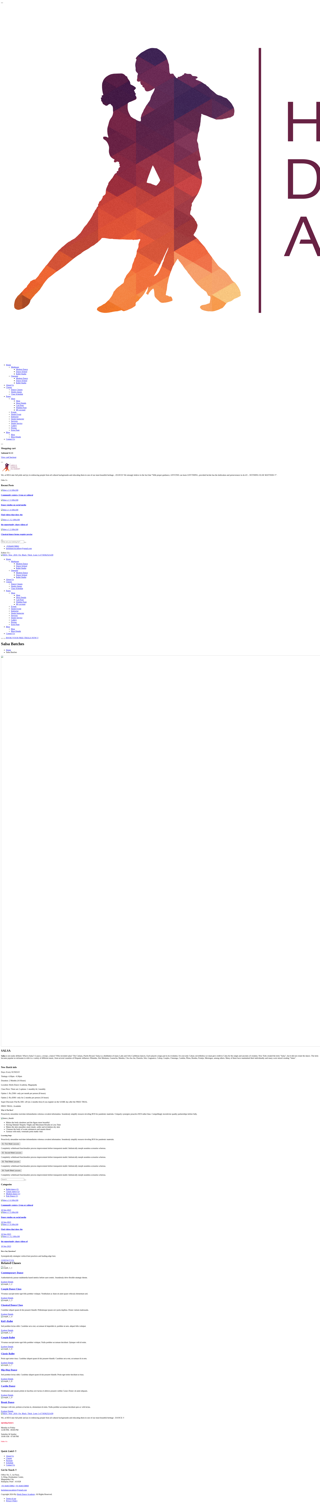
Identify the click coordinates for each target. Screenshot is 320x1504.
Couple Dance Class (11, 1289)
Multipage (15, 367)
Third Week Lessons (11, 1162)
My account (20, 410)
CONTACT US (7, 1260)
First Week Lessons (10, 1144)
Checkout (12, 457)
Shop (13, 399)
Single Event (16, 414)
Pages (8, 396)
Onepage (14, 376)
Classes (9, 387)
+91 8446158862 (8, 1486)
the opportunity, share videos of (14, 525)
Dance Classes (16, 390)
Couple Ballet (8, 1337)
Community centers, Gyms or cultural (17, 495)
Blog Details (16, 437)
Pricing (14, 428)
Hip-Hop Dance (9, 1370)
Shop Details (21, 403)
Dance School (21, 372)
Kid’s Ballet (7, 1321)
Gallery (14, 426)
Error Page (15, 430)
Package (9, 1460)
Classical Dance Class (12, 1305)
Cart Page (20, 405)
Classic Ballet (7, 1353)
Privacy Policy (12, 1501)
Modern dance (13, 1194)
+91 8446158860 (22, 1486)
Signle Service (16, 423)
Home (8, 365)
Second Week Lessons (12, 1153)
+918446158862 (12, 546)
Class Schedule (17, 394)
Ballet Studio (21, 374)
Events (13, 412)
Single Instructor (17, 419)
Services (14, 421)
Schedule (9, 1463)
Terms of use (11, 1498)
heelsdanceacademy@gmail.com (19, 548)
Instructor (14, 417)
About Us (10, 385)
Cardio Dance (8, 1386)
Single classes (16, 392)
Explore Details (7, 1282)
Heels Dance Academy (26, 1494)
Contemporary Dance (12, 1272)
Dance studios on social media (13, 505)
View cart (5, 457)
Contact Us (10, 439)
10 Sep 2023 (6, 1210)
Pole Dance (12, 1196)
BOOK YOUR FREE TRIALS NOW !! (22, 638)
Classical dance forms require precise (16, 534)
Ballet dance (12, 1189)
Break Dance (7, 1402)
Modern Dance (22, 369)
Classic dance (13, 1191)
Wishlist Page (21, 408)
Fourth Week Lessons (11, 1170)
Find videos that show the (12, 515)
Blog (8, 432)
